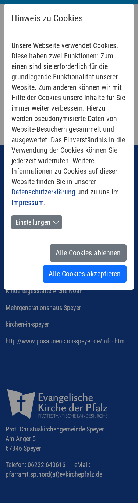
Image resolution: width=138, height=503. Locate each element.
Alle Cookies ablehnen (88, 252)
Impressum (27, 202)
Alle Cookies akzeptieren (85, 273)
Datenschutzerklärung (43, 191)
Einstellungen (32, 222)
